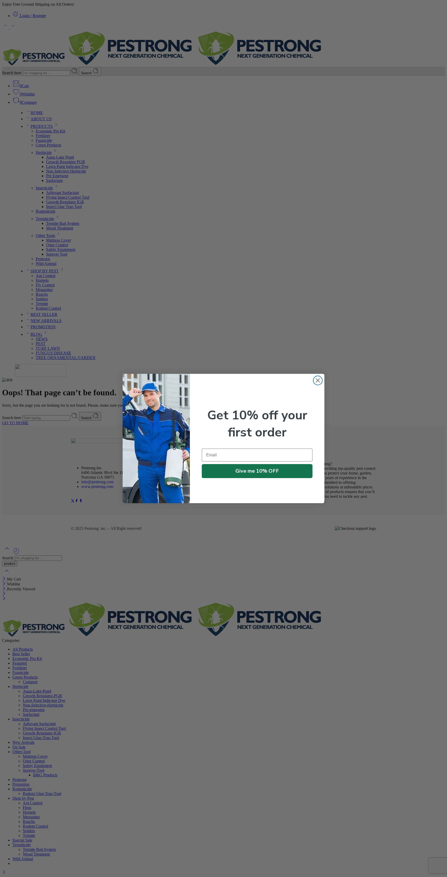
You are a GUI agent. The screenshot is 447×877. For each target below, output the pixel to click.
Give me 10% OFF (257, 470)
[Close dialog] (317, 380)
